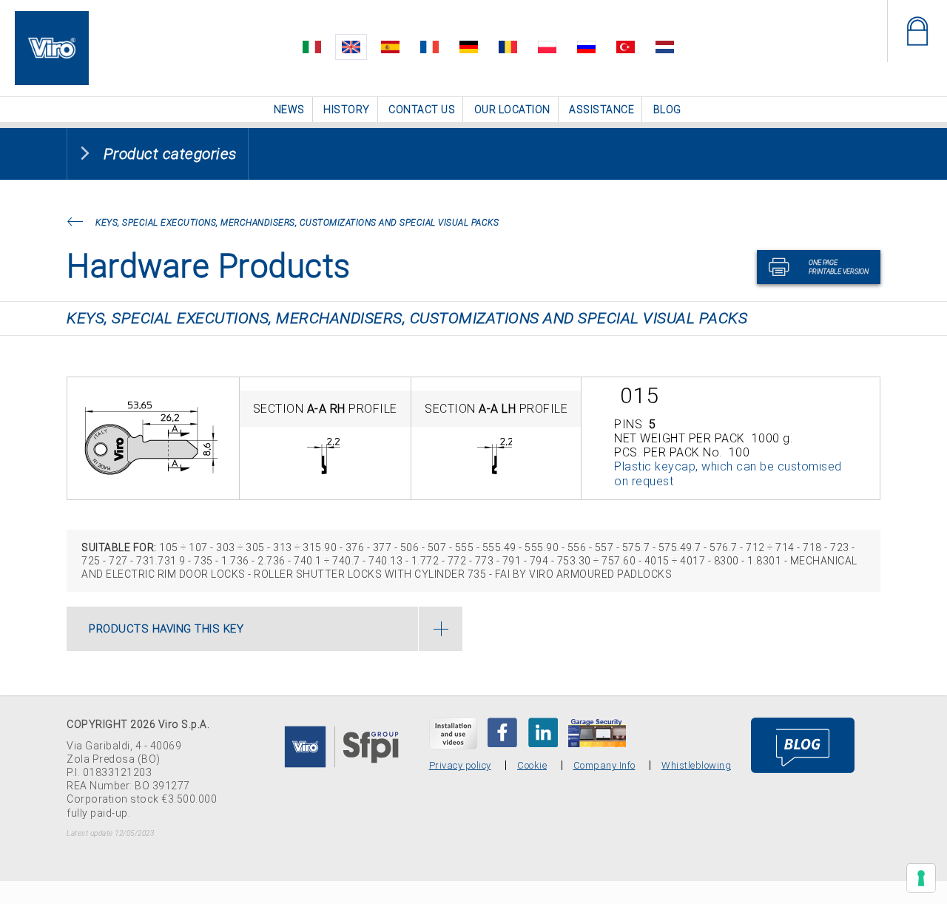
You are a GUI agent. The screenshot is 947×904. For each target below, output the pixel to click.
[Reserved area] (917, 31)
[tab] (264, 628)
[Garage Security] (597, 731)
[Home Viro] (52, 20)
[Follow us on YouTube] (453, 733)
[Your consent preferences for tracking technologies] (921, 878)
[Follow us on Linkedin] (543, 731)
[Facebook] (502, 731)
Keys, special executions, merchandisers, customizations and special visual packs (297, 222)
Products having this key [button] (166, 628)
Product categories (170, 153)
